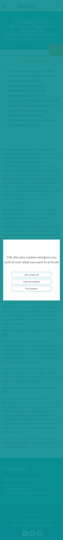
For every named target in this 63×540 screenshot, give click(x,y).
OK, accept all (31, 274)
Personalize (31, 288)
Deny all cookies (31, 281)
